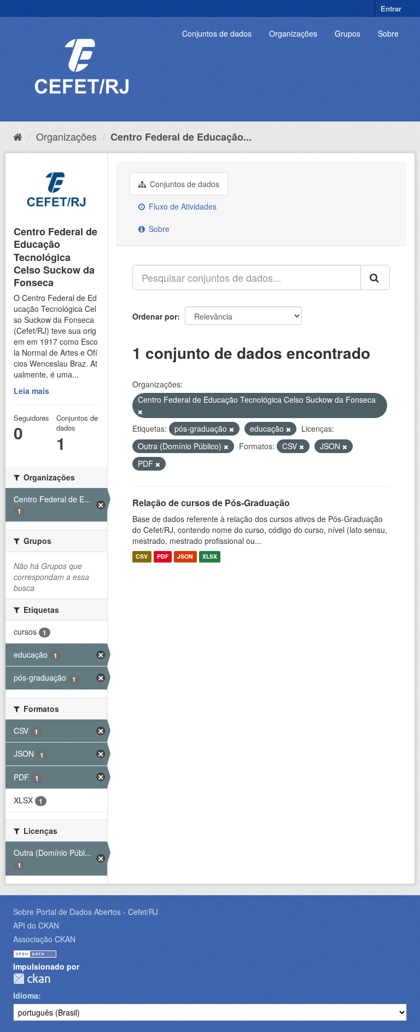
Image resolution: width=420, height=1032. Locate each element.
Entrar (391, 8)
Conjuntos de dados (217, 33)
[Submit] (375, 277)
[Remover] (140, 411)
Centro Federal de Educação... (181, 137)
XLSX (209, 557)
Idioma (25, 995)
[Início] (17, 136)
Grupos (347, 33)
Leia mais (31, 390)
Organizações (293, 33)
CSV (142, 557)
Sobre (388, 33)
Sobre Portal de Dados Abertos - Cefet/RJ (85, 911)
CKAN (31, 978)
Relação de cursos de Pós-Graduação (211, 502)
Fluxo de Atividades (182, 206)
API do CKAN (36, 925)
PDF (162, 557)
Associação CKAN (44, 939)
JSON (185, 557)
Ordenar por (154, 316)
